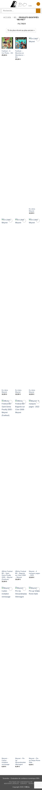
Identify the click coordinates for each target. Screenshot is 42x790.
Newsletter (33, 783)
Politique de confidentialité (20, 782)
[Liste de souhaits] (38, 4)
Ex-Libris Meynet (32, 210)
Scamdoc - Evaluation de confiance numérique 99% (21, 778)
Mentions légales (11, 783)
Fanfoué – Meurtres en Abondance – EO (20, 54)
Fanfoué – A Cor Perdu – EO (7, 52)
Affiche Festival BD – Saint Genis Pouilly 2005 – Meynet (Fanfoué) (7, 575)
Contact (23, 783)
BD (15, 17)
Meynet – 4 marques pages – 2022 (34, 573)
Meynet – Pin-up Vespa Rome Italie (34, 760)
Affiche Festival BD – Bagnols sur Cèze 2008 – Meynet (20, 574)
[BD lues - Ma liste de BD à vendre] (21, 4)
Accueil (7, 17)
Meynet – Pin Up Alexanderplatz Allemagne (20, 761)
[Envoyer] (38, 10)
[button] (3, 4)
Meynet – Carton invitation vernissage (5, 761)
